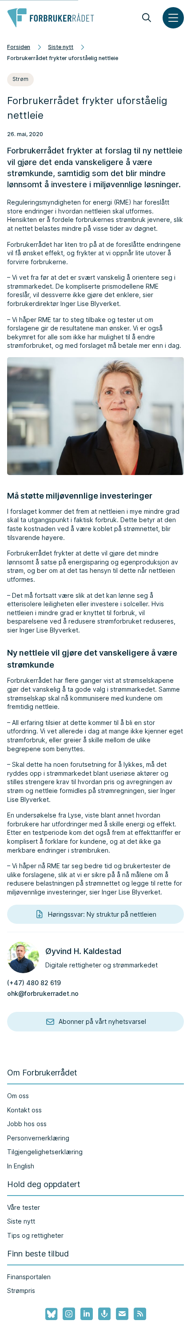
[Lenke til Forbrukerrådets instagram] (69, 1314)
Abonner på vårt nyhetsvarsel (102, 1021)
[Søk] (146, 17)
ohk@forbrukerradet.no (43, 993)
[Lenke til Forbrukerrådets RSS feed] (140, 1314)
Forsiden (18, 47)
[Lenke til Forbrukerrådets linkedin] (86, 1314)
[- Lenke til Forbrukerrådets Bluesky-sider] (48, 1314)
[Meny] (173, 17)
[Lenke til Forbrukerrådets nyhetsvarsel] (122, 1314)
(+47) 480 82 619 (34, 983)
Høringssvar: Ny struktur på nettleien (102, 914)
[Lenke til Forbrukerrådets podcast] (104, 1314)
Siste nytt (60, 47)
